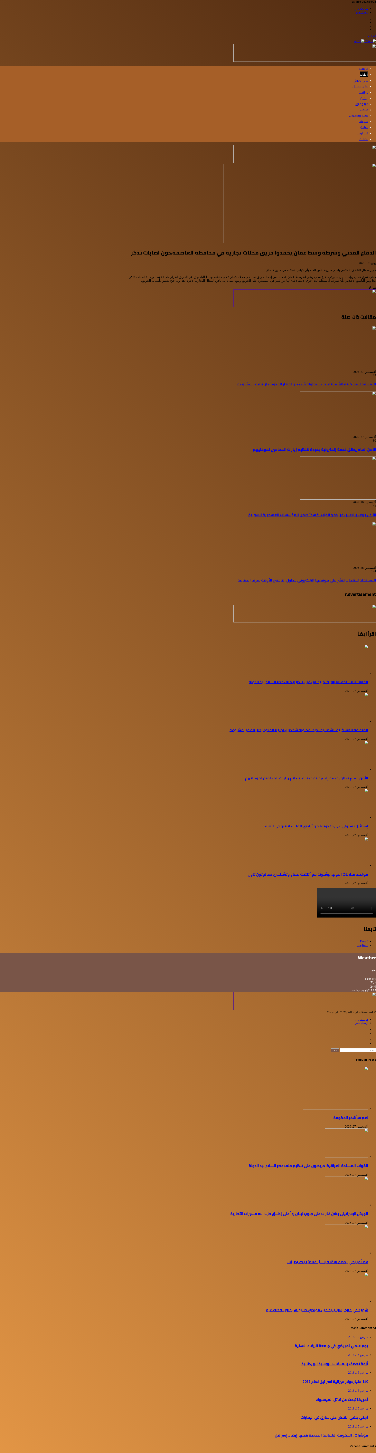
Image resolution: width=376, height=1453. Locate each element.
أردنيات (364, 74)
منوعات (363, 121)
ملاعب (364, 110)
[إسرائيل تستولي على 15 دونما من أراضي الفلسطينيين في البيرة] (346, 817)
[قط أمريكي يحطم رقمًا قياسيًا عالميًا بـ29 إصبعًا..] (346, 1253)
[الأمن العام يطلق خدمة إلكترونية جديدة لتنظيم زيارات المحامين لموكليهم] (338, 433)
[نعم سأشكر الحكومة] (335, 1108)
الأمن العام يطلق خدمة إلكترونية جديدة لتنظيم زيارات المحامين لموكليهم (314, 449)
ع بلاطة (363, 92)
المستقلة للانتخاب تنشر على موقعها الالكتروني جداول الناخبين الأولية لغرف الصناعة (307, 580)
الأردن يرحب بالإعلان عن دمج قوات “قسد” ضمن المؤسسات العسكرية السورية (312, 514)
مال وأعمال (360, 86)
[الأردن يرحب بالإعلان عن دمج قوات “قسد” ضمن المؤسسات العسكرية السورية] (338, 498)
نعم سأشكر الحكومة (350, 1117)
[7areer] (365, 41)
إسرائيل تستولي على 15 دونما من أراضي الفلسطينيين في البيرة (316, 826)
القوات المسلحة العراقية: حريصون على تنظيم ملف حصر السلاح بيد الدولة (308, 681)
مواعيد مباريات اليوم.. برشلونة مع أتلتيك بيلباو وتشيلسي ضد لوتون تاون (308, 874)
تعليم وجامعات (358, 116)
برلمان (364, 98)
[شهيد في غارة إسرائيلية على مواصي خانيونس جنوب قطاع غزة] (346, 1301)
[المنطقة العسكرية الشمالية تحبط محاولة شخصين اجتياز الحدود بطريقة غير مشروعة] (338, 368)
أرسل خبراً (361, 12)
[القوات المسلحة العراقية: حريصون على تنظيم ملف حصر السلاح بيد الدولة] (346, 673)
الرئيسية (363, 69)
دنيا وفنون (361, 104)
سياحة (364, 127)
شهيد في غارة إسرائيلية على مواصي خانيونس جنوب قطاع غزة (317, 1309)
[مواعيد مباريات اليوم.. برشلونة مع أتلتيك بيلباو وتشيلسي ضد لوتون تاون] (346, 865)
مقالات (363, 139)
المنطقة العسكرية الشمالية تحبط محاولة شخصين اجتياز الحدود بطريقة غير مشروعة (306, 384)
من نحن (363, 8)
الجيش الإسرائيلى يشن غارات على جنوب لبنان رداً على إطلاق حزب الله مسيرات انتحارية (299, 1213)
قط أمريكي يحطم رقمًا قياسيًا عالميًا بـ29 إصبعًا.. (327, 1261)
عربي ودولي (360, 80)
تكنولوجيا (362, 133)
